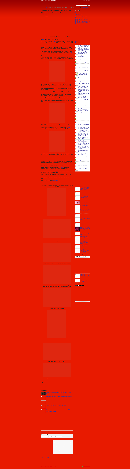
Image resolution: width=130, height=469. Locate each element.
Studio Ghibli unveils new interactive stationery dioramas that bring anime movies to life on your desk (83, 84)
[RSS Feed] (82, 0)
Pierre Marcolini (54, 53)
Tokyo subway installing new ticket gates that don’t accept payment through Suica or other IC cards (83, 160)
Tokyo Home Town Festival (60, 171)
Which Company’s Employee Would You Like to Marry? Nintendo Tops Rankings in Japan (48, 428)
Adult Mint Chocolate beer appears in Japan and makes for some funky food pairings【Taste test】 (85, 233)
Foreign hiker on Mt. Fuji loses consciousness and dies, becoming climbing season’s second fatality (83, 96)
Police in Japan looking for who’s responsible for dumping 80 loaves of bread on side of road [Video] (62, 444)
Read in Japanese (44, 378)
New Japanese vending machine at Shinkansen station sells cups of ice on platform (83, 131)
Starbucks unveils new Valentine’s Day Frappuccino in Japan (84, 237)
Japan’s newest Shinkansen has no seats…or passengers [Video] (83, 156)
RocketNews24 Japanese (86, 0)
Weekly (76, 41)
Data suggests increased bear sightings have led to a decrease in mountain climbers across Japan (62, 446)
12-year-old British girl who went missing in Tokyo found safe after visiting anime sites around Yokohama (83, 109)
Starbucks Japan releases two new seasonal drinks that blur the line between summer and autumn (83, 103)
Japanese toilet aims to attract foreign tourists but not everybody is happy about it (83, 125)
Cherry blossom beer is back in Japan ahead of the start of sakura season (84, 197)
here (71, 183)
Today (76, 40)
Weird (83, 7)
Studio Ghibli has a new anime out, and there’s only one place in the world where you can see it (83, 147)
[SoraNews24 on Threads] (79, 0)
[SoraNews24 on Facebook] (77, 0)
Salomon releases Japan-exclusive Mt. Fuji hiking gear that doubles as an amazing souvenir (83, 166)
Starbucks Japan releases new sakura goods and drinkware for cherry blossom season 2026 (83, 153)
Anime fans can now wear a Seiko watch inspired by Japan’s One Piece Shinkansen (83, 90)
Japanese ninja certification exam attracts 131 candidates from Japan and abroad (83, 163)
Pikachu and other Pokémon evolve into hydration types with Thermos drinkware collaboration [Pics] (83, 65)
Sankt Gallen (45, 181)
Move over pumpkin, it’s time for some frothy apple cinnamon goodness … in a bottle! (85, 188)
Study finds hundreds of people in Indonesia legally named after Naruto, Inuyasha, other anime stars (83, 134)
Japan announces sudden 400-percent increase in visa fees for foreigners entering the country (83, 141)
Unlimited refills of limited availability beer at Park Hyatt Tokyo (84, 215)
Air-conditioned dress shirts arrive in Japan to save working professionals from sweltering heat (83, 116)
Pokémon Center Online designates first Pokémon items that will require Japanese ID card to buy (83, 119)
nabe (43, 39)
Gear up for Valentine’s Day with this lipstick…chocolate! (85, 219)
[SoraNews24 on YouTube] (81, 0)
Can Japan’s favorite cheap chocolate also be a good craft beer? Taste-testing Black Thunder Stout (84, 206)
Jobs (89, 7)
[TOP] (44, 7)
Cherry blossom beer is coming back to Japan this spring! (84, 210)
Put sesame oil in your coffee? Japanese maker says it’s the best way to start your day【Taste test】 (83, 169)
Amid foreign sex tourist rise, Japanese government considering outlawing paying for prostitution (81, 19)
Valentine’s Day (50, 55)
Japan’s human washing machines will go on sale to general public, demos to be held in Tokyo (83, 144)
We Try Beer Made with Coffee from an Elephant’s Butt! (56, 401)
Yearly (76, 43)
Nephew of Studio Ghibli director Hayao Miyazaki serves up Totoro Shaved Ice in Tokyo (83, 59)
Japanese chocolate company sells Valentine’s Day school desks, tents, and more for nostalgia (84, 242)
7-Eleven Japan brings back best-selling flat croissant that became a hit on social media (83, 93)
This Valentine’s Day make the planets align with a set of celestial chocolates (84, 224)
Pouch (55, 41)
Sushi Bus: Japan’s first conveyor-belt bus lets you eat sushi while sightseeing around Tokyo (83, 81)
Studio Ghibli (86, 7)
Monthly (76, 42)
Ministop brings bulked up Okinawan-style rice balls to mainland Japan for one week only (82, 12)
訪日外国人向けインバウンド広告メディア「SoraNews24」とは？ (81, 272)
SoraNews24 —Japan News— (51, 4)
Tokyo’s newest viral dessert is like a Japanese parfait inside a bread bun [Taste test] (83, 128)
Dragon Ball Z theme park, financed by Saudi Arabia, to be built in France (82, 14)
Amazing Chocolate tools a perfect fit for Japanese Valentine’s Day (84, 246)
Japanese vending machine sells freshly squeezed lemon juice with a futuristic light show (83, 137)
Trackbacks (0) (43, 432)
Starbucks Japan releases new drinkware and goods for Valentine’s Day (83, 150)
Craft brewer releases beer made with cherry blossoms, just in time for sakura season (85, 202)
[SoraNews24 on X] (80, 0)
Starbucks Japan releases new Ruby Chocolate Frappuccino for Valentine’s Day (85, 228)
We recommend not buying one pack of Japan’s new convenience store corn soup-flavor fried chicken (83, 68)
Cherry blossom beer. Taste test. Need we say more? (56, 405)
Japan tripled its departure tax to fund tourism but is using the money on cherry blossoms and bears (62, 442)
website (62, 167)
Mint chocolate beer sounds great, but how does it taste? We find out (59, 396)
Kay (41, 14)
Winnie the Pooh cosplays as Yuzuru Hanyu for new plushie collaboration (83, 71)
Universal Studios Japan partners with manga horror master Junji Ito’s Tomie (83, 99)
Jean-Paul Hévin (46, 53)
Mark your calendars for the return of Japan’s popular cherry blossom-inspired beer (84, 193)
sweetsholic (55, 180)
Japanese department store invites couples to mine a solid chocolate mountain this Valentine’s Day (84, 251)
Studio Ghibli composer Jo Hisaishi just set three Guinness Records (83, 87)
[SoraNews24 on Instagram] (78, 0)
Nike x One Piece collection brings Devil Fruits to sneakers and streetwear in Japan (83, 55)
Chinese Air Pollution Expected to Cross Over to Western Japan (66, 428)
